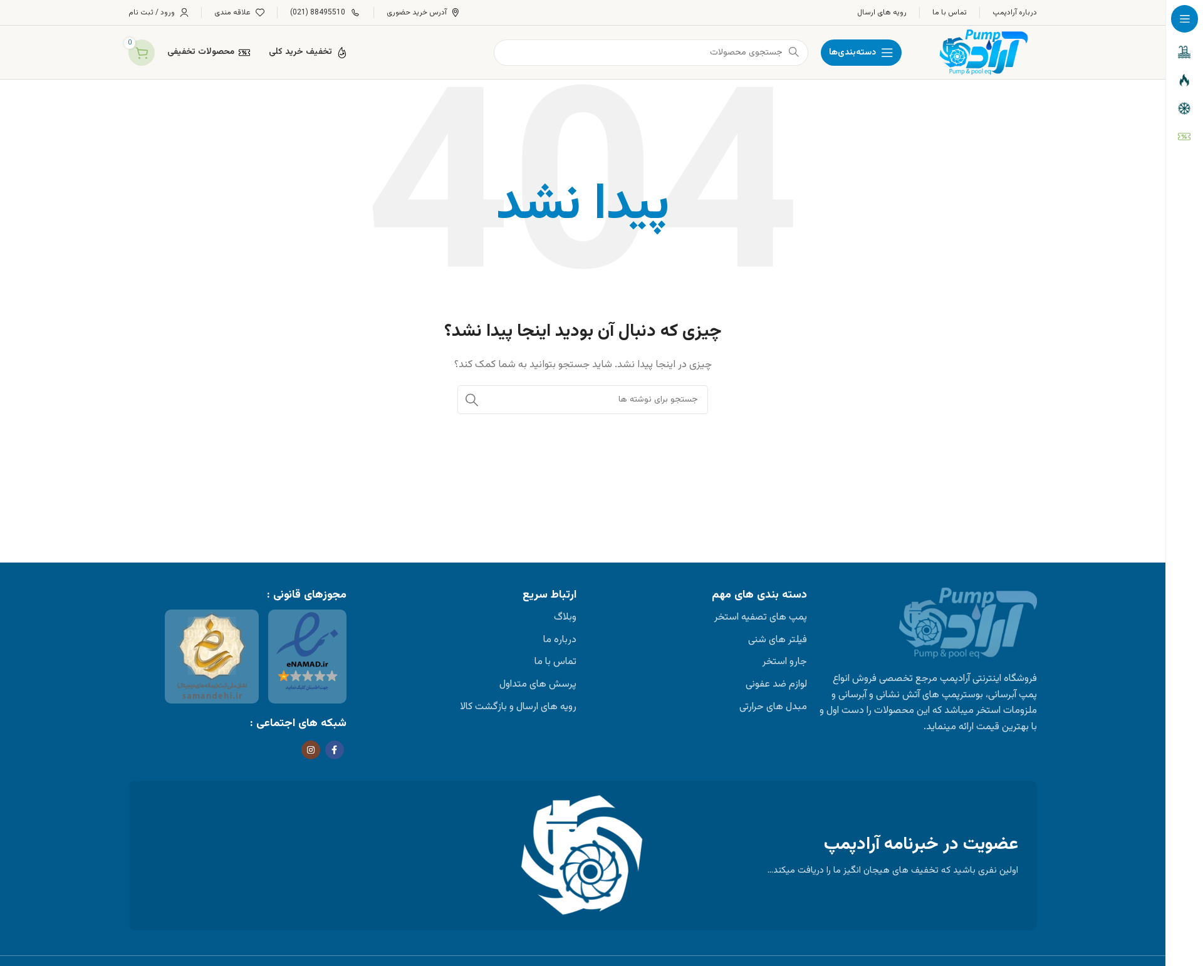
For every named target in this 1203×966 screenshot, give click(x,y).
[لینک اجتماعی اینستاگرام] (310, 749)
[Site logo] (982, 52)
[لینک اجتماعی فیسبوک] (334, 749)
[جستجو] (471, 399)
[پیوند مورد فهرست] (698, 618)
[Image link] (307, 652)
